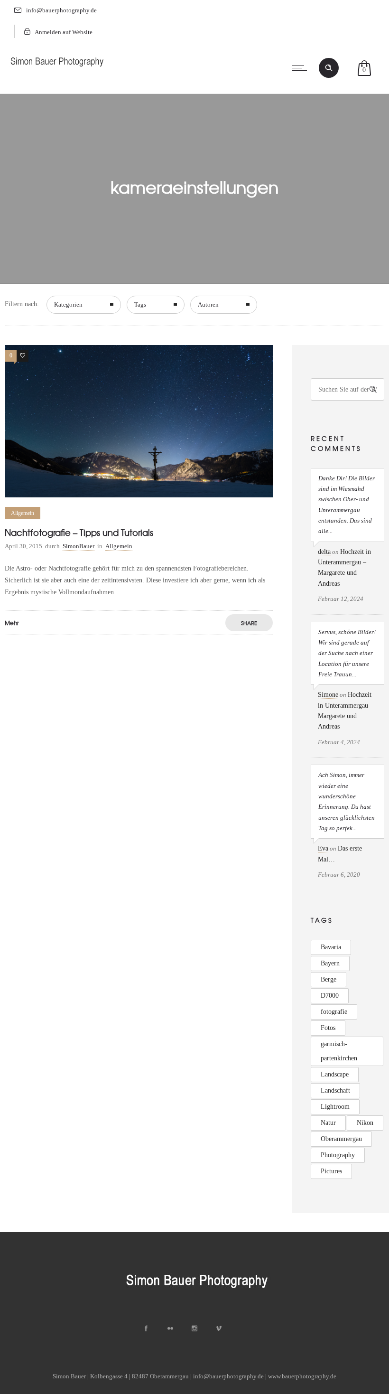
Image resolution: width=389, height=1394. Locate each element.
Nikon (365, 1122)
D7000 (330, 995)
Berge (328, 979)
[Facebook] (146, 1328)
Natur (328, 1122)
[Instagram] (194, 1328)
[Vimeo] (219, 1328)
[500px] (243, 1328)
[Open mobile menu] (301, 67)
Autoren (208, 304)
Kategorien (68, 304)
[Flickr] (170, 1328)
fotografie (334, 1011)
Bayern (330, 963)
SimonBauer (78, 546)
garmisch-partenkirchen (339, 1051)
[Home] (56, 68)
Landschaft (335, 1090)
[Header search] (328, 68)
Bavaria (331, 947)
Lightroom (335, 1106)
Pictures (331, 1171)
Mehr (12, 622)
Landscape (335, 1074)
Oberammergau (341, 1138)
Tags (140, 304)
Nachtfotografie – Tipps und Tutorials (79, 532)
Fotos (328, 1027)
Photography (338, 1155)
